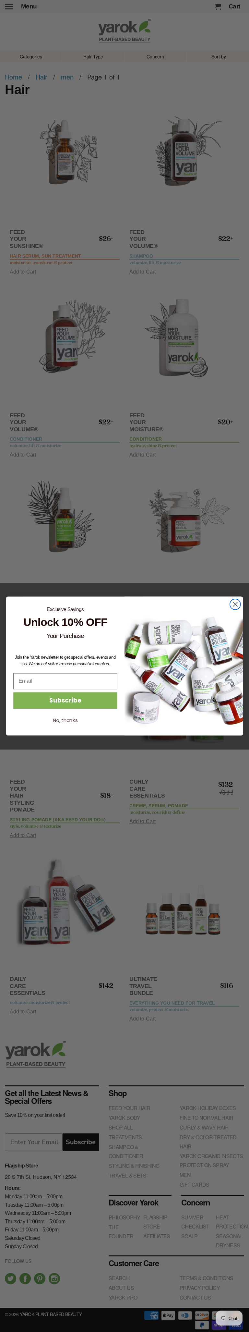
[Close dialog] (235, 604)
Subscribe (65, 700)
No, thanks (65, 720)
